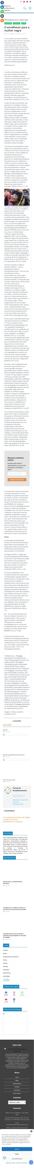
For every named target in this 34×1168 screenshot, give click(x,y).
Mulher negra (16, 23)
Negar (17, 1154)
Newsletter (17, 1090)
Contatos (17, 1087)
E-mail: (17, 1123)
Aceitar (17, 1149)
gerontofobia (8, 23)
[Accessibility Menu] (31, 1162)
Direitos (5, 953)
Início (17, 1077)
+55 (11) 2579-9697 (15, 1113)
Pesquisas (5, 966)
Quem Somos (17, 1093)
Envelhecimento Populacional (10, 956)
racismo (23, 23)
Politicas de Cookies (10, 1162)
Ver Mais (6, 979)
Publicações (6, 969)
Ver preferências (17, 1159)
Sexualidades (6, 976)
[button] (31, 1131)
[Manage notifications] (4, 1157)
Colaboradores (17, 1083)
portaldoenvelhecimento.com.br (19, 1128)
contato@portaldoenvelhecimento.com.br (17, 1124)
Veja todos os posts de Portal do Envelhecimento (20, 802)
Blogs (17, 1080)
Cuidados (5, 950)
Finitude (5, 963)
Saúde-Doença (7, 973)
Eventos (5, 960)
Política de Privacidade (21, 1162)
